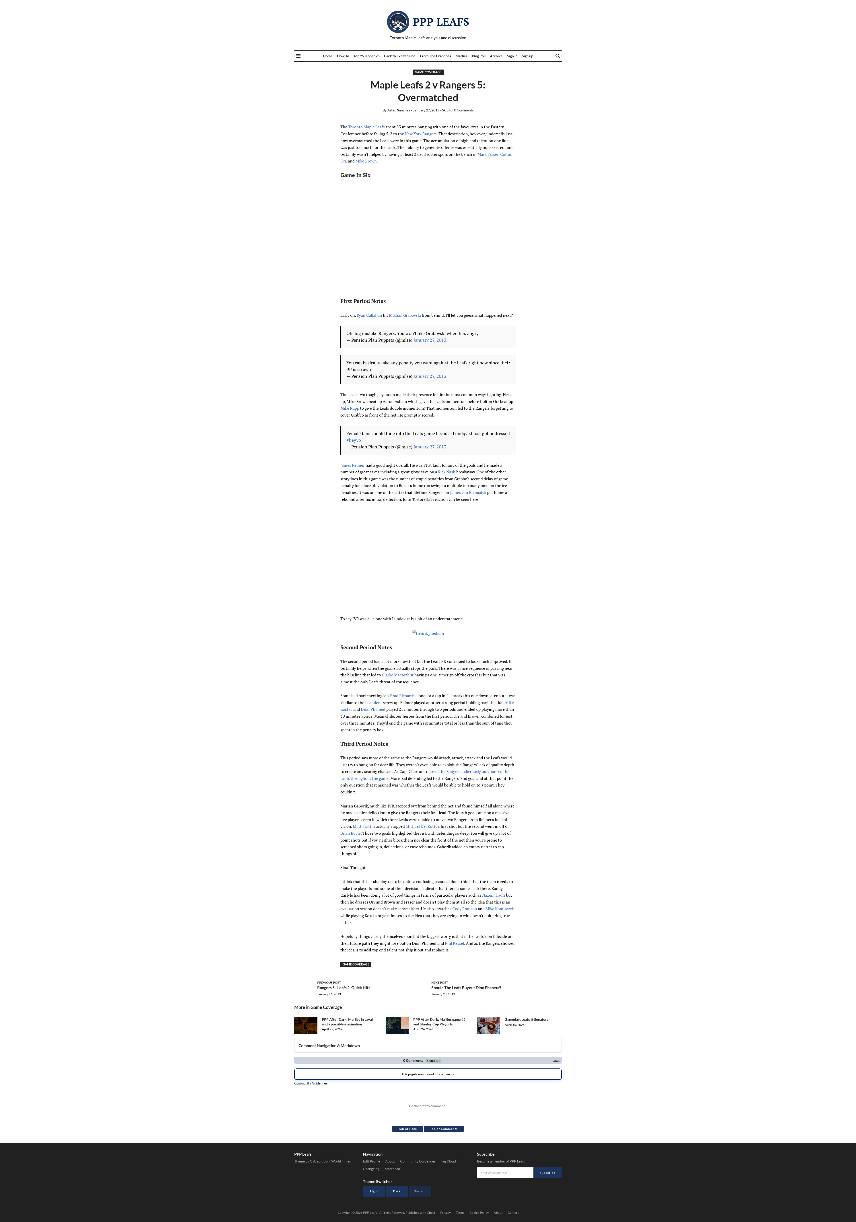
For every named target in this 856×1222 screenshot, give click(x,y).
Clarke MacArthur (398, 675)
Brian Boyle (350, 833)
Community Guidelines (418, 1161)
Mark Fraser (487, 154)
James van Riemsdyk (468, 492)
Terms (460, 1212)
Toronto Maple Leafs (366, 126)
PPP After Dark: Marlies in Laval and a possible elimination (347, 1021)
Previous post (329, 982)
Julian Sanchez (396, 110)
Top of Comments (444, 1129)
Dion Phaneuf (373, 709)
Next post (439, 982)
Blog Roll (479, 56)
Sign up (527, 56)
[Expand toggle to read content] (555, 1045)
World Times (341, 1161)
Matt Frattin (364, 826)
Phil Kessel (454, 943)
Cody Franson (464, 908)
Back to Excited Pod (400, 56)
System (420, 1191)
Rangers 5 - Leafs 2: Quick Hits (343, 987)
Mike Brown (366, 161)
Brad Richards (402, 695)
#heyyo (353, 440)
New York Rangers (421, 133)
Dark (397, 1191)
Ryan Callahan (369, 315)
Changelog (371, 1169)
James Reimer (352, 465)
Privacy (445, 1212)
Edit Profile (371, 1161)
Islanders (373, 702)
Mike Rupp (349, 408)
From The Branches (435, 56)
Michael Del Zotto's (423, 826)
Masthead (392, 1169)
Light (374, 1191)
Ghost (431, 1212)
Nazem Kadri (493, 895)
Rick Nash (446, 471)
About (390, 1161)
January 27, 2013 (430, 340)
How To (343, 56)
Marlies (461, 56)
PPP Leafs (441, 21)
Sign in (512, 56)
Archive (496, 56)
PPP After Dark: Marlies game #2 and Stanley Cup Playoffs (439, 1021)
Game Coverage (428, 72)
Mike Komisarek (500, 908)
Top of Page (407, 1129)
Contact (513, 1212)
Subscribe (548, 1173)
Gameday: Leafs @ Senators (526, 1019)
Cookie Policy (479, 1212)
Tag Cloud (448, 1161)
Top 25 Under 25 (367, 56)
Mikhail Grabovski (405, 315)
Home (328, 56)
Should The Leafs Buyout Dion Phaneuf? (466, 987)
